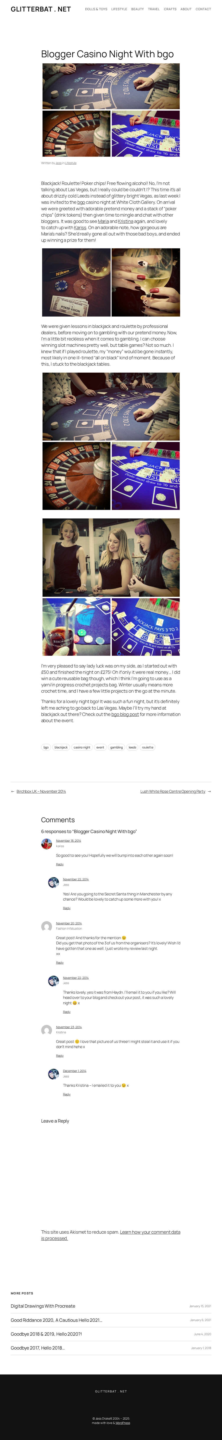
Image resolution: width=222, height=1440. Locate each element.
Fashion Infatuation (69, 928)
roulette (147, 747)
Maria (103, 221)
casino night (82, 747)
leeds (132, 747)
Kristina (125, 221)
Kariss (80, 227)
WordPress (123, 1423)
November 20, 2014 (69, 923)
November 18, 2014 (68, 840)
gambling (116, 747)
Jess (59, 163)
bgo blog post (125, 714)
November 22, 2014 (76, 879)
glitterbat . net (41, 8)
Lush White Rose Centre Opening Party (172, 791)
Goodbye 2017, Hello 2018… (38, 1347)
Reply (60, 864)
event (100, 747)
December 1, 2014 (74, 1071)
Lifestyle (70, 163)
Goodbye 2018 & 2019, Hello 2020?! (46, 1334)
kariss (60, 846)
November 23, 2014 (69, 1027)
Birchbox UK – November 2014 (41, 791)
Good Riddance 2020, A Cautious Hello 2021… (56, 1320)
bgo (81, 202)
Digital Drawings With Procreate (43, 1306)
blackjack (61, 747)
